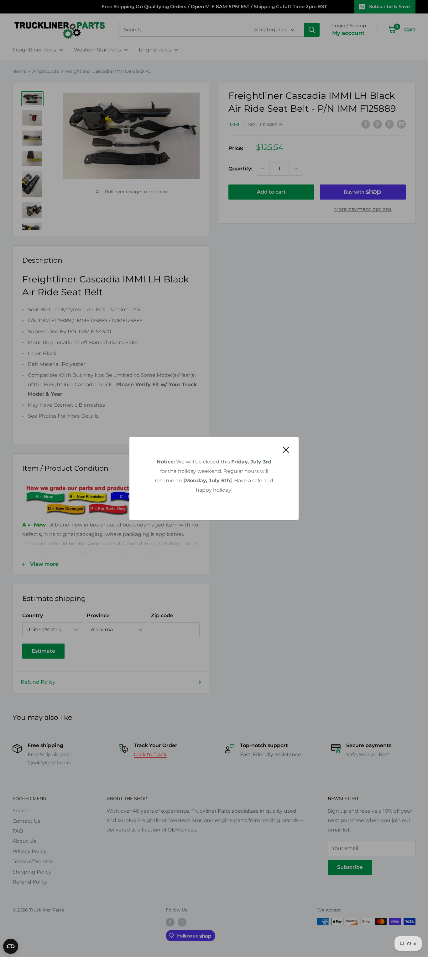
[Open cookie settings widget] (10, 946)
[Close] (286, 449)
